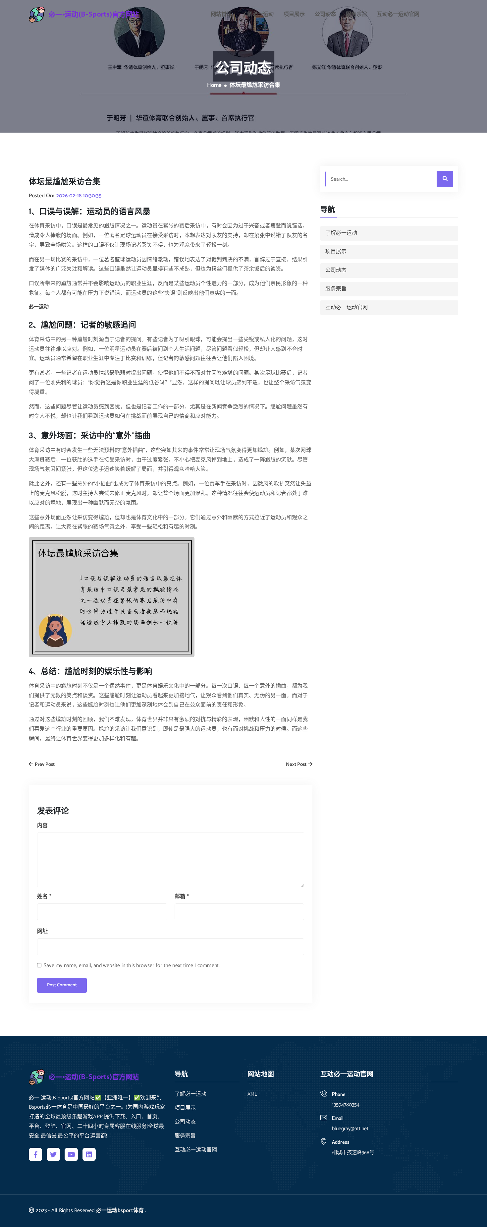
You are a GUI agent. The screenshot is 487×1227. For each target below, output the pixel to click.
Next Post (296, 764)
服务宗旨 (356, 15)
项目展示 (294, 15)
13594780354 (345, 1104)
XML (252, 1094)
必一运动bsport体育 (120, 1210)
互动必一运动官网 (398, 15)
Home (214, 85)
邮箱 (182, 896)
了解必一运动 (258, 15)
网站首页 (221, 15)
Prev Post (44, 764)
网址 (42, 931)
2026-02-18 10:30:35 (78, 196)
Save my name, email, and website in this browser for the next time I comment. (132, 965)
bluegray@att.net (350, 1128)
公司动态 (325, 15)
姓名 (44, 896)
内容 (42, 825)
